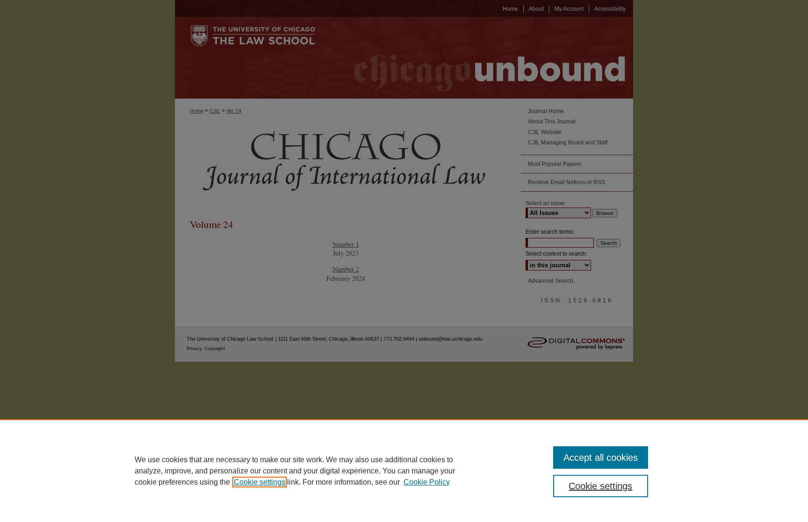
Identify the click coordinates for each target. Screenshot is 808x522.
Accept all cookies (600, 457)
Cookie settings (259, 482)
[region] (404, 470)
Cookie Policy (427, 482)
